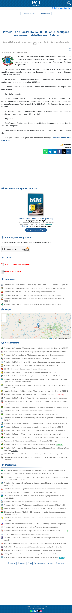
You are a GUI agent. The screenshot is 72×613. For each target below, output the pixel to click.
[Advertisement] (36, 21)
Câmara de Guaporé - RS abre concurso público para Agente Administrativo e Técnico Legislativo (35, 402)
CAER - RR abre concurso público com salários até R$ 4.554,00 (27, 534)
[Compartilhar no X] (64, 151)
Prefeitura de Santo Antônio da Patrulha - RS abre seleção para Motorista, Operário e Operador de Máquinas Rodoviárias (35, 380)
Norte (51, 563)
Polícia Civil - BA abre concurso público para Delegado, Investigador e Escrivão (33, 547)
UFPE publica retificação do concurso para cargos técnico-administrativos (31, 554)
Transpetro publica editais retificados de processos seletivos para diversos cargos (34, 470)
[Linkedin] (35, 611)
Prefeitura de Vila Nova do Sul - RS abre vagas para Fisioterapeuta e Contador (33, 295)
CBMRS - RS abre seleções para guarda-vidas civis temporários (27, 369)
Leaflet (50, 338)
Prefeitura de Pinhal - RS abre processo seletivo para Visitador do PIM (29, 411)
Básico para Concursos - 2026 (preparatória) (36, 219)
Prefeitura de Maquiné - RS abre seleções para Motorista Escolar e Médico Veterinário (36, 376)
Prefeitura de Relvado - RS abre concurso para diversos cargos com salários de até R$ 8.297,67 (35, 419)
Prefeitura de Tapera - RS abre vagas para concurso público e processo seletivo (33, 434)
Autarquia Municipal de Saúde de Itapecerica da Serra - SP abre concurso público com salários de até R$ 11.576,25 (36, 478)
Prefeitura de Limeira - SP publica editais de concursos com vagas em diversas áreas (35, 489)
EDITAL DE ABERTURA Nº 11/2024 (17, 265)
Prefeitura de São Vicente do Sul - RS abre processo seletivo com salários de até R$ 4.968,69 (34, 299)
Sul (30, 563)
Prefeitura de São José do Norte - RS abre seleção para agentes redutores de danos (34, 362)
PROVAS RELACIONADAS (14, 272)
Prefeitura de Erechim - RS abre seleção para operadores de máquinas (30, 372)
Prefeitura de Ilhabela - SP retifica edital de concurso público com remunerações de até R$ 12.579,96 (36, 484)
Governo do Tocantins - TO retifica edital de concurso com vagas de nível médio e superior (34, 538)
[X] (39, 611)
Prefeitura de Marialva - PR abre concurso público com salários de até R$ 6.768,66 (34, 505)
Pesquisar (46, 13)
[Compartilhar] (68, 151)
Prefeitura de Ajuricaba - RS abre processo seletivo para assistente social (31, 365)
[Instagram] (41, 611)
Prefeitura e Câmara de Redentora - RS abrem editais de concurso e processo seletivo (35, 423)
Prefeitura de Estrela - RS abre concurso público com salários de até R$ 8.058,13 (33, 427)
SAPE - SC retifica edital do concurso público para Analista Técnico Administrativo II (35, 508)
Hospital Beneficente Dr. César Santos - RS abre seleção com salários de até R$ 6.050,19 (36, 391)
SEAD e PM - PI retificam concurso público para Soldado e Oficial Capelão (34, 557)
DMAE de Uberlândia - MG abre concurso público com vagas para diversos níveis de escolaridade (35, 497)
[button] (3, 3)
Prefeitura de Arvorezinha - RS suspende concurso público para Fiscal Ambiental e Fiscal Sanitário (36, 449)
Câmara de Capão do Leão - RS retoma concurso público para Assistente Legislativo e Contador (35, 458)
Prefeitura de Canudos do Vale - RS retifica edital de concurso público (33, 444)
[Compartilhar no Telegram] (50, 151)
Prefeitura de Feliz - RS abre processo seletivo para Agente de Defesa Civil (31, 414)
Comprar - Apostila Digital (36, 230)
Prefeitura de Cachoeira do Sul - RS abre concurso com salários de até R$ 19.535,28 (34, 430)
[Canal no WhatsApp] (31, 611)
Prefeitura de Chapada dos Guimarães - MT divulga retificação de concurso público (35, 524)
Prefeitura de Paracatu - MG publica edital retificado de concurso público (31, 501)
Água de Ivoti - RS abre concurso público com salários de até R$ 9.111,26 (31, 441)
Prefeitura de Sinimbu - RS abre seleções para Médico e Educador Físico (30, 358)
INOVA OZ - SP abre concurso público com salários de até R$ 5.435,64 (29, 474)
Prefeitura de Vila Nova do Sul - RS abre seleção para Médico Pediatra (30, 292)
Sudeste (22, 563)
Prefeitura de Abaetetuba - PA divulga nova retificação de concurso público (35, 530)
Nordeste (61, 563)
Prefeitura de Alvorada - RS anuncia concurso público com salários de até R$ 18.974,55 (36, 348)
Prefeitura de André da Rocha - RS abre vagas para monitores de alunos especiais (34, 355)
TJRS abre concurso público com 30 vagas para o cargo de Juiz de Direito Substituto (35, 351)
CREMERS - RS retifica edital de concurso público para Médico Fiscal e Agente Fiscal (35, 454)
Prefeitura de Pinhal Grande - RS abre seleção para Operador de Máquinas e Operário (36, 285)
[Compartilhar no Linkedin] (54, 151)
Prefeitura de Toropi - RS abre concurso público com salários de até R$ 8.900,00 (33, 304)
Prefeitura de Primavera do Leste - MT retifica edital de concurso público (31, 527)
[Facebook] (37, 611)
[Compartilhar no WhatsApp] (45, 151)
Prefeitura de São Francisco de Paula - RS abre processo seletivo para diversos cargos (35, 398)
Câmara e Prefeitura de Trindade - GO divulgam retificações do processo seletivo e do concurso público (35, 513)
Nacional (12, 563)
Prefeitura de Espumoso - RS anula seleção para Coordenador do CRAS (33, 394)
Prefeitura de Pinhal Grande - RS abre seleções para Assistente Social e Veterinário (34, 288)
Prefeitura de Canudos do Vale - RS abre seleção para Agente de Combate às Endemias (36, 437)
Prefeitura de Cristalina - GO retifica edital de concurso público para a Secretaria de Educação (35, 519)
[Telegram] (33, 611)
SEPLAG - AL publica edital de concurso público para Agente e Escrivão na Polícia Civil (35, 543)
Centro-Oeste (40, 563)
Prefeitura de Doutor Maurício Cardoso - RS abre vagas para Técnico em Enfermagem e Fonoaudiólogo (36, 386)
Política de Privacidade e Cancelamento (36, 606)
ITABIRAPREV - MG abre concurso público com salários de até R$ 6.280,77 (31, 492)
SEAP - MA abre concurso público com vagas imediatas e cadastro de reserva (32, 550)
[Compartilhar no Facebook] (59, 151)
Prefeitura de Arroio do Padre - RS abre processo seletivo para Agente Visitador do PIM (36, 407)
